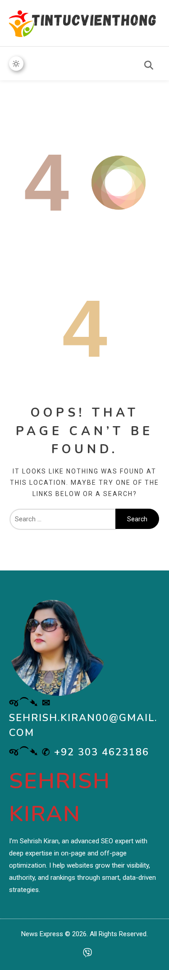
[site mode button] (16, 63)
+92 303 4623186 (101, 752)
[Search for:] (62, 519)
